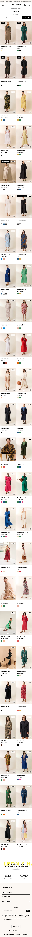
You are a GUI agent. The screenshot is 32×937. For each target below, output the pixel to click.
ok (28, 910)
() (8, 919)
